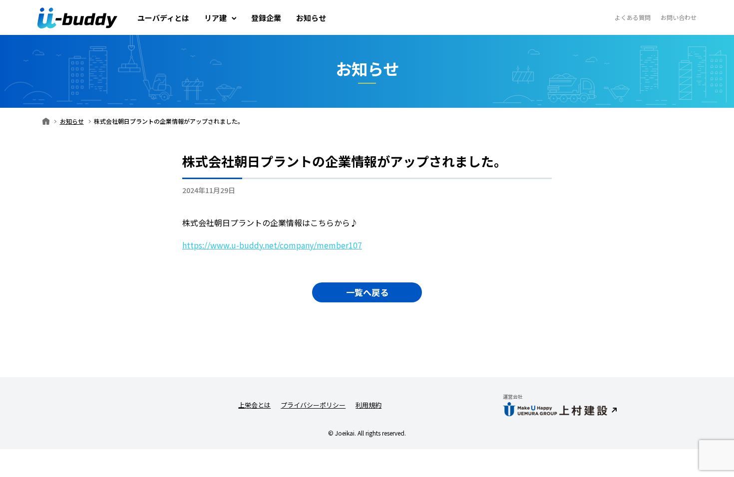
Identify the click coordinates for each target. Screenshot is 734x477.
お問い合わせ (679, 17)
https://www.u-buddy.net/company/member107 (272, 245)
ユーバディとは (163, 17)
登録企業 (266, 17)
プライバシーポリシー (313, 405)
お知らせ (311, 17)
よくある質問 (633, 17)
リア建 (215, 17)
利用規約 (368, 405)
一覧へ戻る (367, 292)
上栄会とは (254, 405)
